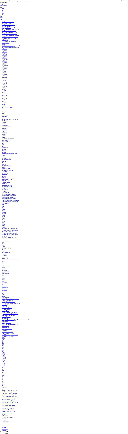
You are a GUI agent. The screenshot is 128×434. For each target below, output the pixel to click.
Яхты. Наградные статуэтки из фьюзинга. (6, 26)
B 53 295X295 (3, 374)
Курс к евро (3, 412)
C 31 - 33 (3, 342)
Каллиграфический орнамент (5, 287)
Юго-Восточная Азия (4, 246)
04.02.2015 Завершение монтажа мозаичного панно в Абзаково (9, 31)
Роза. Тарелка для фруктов (5, 40)
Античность (3, 251)
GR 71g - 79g (3, 365)
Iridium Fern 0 (3, 221)
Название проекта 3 (4, 150)
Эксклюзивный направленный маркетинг (6, 158)
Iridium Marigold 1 (4, 212)
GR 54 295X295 (3, 361)
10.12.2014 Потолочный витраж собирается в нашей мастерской (9, 36)
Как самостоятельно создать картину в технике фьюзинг (8, 328)
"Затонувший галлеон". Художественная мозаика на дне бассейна (9, 199)
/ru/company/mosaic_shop (4, 305)
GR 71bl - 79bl (3, 364)
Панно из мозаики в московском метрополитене (7, 184)
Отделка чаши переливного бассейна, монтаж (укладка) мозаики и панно (10, 259)
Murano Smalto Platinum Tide (5, 65)
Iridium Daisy (3, 217)
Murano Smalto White (4, 76)
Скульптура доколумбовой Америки (6, 241)
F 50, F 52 (3, 350)
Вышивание (3, 250)
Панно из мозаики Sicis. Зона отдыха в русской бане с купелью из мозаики (10, 402)
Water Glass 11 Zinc (4, 94)
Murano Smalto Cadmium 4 (4, 50)
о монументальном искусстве (5, 429)
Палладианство (3, 131)
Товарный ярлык (3, 134)
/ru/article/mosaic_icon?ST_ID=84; (5, 271)
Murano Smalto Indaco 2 (4, 61)
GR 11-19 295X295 (4, 357)
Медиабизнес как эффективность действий (6, 159)
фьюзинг (1, 18)
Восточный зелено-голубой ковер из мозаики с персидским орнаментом (10, 234)
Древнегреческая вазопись (5, 257)
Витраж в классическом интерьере (5, 172)
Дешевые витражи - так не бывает (5, 326)
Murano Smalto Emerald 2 (4, 56)
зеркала (1, 19)
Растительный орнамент (4, 289)
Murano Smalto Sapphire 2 (4, 67)
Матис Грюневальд (4, 122)
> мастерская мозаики (3, 10)
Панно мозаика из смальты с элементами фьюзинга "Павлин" (9, 411)
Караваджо (3, 117)
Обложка (3, 281)
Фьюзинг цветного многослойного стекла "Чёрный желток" (8, 400)
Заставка (3, 275)
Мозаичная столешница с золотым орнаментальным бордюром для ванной (10, 238)
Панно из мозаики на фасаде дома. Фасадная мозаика (8, 408)
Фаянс (2, 260)
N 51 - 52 (3, 368)
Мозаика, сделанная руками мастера (6, 168)
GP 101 (2, 376)
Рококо (2, 256)
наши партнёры (3, 425)
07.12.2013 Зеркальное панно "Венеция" (6, 307)
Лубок (2, 293)
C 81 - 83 (3, 345)
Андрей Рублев (3, 278)
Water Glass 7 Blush (4, 92)
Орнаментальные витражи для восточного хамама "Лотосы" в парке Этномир (10, 228)
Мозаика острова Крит (4, 183)
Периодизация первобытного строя (6, 126)
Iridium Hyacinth (3, 224)
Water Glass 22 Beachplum (4, 98)
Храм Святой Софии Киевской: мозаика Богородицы (8, 298)
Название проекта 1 (4, 149)
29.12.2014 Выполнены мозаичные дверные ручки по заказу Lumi (9, 34)
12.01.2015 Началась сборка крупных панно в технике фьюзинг (9, 33)
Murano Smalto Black (4, 48)
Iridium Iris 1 (3, 204)
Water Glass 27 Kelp (4, 101)
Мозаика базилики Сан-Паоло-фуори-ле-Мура (7, 179)
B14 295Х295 (3, 384)
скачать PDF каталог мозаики (3, 5)
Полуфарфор (3, 261)
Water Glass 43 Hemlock (4, 104)
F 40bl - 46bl (3, 348)
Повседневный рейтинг (4, 161)
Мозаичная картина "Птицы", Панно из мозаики (7, 231)
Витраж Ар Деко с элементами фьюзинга (6, 28)
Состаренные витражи (4, 174)
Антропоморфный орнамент (5, 283)
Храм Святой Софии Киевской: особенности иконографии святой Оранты (10, 299)
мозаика (1, 16)
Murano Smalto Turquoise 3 (5, 75)
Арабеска (3, 288)
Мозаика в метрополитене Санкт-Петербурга (7, 185)
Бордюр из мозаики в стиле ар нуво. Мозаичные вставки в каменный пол (10, 314)
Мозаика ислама (3, 245)
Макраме (3, 242)
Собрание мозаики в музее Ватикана (6, 182)
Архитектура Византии (4, 255)
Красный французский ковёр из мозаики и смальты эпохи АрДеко (9, 233)
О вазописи (3, 265)
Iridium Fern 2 (3, 222)
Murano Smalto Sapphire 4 (4, 68)
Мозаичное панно (4, 44)
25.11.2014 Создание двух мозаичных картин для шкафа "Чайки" (9, 38)
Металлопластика (4, 81)
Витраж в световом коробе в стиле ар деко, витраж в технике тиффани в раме (10, 397)
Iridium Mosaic (3, 137)
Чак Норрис (3, 156)
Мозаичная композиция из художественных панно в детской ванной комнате (10, 196)
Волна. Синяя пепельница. (5, 39)
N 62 (2, 369)
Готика (2, 276)
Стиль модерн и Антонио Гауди (5, 192)
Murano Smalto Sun (4, 69)
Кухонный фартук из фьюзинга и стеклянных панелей (8, 22)
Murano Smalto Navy (4, 64)
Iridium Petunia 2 (3, 225)
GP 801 (2, 382)
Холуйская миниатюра (4, 78)
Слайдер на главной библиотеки (5, 273)
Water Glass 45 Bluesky (4, 105)
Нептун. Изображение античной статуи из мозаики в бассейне (9, 194)
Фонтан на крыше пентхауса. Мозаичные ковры (7, 409)
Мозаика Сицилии (4, 177)
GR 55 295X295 (3, 362)
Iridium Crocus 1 (3, 216)
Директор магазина (4, 164)
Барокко (2, 285)
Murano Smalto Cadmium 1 (4, 49)
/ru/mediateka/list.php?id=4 (4, 77)
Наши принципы (4, 420)
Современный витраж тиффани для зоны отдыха (7, 417)
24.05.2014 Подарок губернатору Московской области (8, 193)
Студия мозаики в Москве (5, 321)
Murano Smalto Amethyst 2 (4, 83)
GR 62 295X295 (3, 363)
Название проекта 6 (4, 152)
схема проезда (3, 424)
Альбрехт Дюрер (3, 135)
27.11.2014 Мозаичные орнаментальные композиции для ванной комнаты (10, 37)
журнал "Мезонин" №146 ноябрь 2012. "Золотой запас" (8, 336)
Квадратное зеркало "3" (4, 388)
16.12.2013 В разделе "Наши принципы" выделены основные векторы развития (11, 303)
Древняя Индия (3, 268)
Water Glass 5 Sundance (4, 91)
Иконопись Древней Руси (4, 282)
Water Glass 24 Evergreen (4, 99)
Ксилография (3, 292)
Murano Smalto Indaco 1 (4, 60)
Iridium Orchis (3, 211)
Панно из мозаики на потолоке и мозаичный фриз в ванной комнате (9, 237)
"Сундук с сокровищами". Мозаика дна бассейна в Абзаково (8, 202)
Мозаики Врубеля (4, 166)
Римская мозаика (3, 414)
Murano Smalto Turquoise (4, 74)
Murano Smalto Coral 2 (4, 53)
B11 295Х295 (3, 383)
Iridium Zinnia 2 (3, 209)
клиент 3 (3, 143)
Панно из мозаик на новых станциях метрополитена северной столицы (10, 324)
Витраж (2, 264)
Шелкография (3, 296)
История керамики (4, 254)
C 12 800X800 (3, 337)
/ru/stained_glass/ (3, 272)
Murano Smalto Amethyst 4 (4, 84)
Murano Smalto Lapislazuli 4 (5, 63)
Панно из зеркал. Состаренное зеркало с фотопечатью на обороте (9, 312)
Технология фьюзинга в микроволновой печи (7, 329)
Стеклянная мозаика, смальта (5, 318)
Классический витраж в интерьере (5, 173)
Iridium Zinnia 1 (3, 208)
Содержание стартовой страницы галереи (6, 297)
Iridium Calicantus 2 (4, 226)
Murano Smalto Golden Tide (5, 59)
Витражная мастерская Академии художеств (7, 186)
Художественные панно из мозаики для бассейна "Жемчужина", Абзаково (10, 235)
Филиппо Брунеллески (4, 129)
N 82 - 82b (3, 371)
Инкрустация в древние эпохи (5, 175)
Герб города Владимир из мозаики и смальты (7, 248)
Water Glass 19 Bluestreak (4, 96)
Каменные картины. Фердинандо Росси (6, 165)
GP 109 (2, 379)
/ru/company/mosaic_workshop (5, 304)
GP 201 (2, 380)
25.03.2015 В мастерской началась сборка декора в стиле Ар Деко (9, 25)
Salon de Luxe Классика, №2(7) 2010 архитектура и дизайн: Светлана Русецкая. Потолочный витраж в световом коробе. (15, 319)
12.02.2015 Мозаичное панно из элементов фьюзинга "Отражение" (9, 30)
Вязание (2, 240)
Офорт (2, 291)
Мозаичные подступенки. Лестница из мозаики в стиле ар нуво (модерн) (10, 229)
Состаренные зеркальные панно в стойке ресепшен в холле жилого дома (10, 393)
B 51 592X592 (3, 372)
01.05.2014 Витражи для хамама (5, 203)
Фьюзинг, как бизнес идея (5, 330)
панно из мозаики (2, 15)
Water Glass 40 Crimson (4, 102)
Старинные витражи (4, 167)
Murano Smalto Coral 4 (4, 54)
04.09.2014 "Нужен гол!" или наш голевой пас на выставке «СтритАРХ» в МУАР (11, 47)
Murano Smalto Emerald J (4, 58)
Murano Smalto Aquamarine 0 (5, 85)
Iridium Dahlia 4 (3, 215)
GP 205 (2, 381)
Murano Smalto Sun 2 (4, 70)
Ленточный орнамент (4, 286)
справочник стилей (4, 430)
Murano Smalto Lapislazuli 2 (5, 62)
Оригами (3, 244)
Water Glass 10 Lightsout (4, 93)
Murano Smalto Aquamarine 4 (5, 87)
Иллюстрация (3, 279)
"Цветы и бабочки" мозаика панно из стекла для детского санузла (9, 391)
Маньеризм (3, 277)
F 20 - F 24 (3, 347)
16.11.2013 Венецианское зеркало (5, 311)
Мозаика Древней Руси (4, 322)
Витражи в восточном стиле (5, 189)
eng (0, 3)
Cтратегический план (4, 160)
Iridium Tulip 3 (3, 207)
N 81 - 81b (3, 370)
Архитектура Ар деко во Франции (5, 43)
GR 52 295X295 (3, 360)
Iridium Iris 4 (3, 206)
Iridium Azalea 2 (3, 218)
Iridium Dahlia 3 (3, 214)
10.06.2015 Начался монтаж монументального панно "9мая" (8, 21)
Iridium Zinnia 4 (3, 210)
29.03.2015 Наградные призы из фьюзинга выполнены (8, 24)
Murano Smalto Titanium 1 (4, 72)
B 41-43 (2, 385)
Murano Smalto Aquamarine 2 (5, 86)
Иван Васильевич (4, 155)
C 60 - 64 (3, 344)
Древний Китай (3, 269)
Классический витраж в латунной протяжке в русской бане (8, 399)
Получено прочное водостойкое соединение (7, 148)
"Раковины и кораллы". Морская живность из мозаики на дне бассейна (10, 201)
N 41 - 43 (3, 367)
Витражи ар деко (3, 188)
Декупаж (3, 263)
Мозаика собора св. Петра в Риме (5, 180)
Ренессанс (3, 274)
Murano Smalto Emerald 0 (4, 55)
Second (2, 162)
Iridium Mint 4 (3, 220)
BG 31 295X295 (3, 354)
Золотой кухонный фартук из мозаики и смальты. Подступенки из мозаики (10, 406)
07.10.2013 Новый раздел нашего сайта (6, 317)
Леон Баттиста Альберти (4, 132)
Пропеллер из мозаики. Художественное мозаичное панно (8, 197)
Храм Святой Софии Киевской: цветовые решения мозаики (8, 302)
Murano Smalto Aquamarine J (5, 88)
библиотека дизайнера (2, 6)
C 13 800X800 (3, 338)
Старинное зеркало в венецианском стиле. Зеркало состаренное (9, 313)
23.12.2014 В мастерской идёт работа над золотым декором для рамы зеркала (10, 35)
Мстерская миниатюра (4, 79)
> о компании (3, 8)
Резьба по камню (3, 111)
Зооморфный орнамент (4, 290)
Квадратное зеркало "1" (4, 387)
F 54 (2, 351)
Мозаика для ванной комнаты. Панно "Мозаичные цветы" (8, 315)
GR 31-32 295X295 (4, 358)
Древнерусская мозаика (4, 236)
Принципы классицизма (4, 114)
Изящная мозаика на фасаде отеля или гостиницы (7, 170)
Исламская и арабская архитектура (6, 266)
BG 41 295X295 (3, 355)
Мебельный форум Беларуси (5, 147)
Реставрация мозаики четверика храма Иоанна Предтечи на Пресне (9, 394)
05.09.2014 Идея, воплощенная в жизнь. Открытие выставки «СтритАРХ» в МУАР (11, 45)
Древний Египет (3, 267)
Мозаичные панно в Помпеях (5, 178)
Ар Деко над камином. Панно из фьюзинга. (7, 23)
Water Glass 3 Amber (4, 90)
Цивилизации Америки (4, 270)
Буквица (3, 280)
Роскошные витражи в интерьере (5, 327)
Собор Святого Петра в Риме (5, 125)
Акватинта (3, 294)
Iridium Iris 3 (3, 205)
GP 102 (2, 377)
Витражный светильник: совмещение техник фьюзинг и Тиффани (9, 331)
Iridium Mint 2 (3, 219)
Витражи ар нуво (4, 191)
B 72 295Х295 (3, 375)
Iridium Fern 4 (3, 223)
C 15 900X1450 (3, 339)
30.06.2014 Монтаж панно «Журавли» (6, 120)
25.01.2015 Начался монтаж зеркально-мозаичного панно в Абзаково (9, 32)
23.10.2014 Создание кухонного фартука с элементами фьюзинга (9, 41)
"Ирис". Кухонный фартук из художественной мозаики (8, 138)
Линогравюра (3, 295)
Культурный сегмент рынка (5, 140)
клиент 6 (3, 146)
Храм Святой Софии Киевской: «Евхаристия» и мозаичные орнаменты (10, 301)
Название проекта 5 (4, 151)
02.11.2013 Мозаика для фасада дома (6, 309)
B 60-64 (2, 373)
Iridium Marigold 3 (4, 213)
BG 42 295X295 (3, 356)
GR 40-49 (3, 359)
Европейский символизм (4, 116)
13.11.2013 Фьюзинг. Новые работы (6, 310)
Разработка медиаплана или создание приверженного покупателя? (9, 153)
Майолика (3, 253)
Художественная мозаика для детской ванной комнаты (8, 403)
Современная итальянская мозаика (6, 421)
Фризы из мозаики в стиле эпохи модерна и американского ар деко (9, 390)
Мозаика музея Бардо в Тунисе (5, 181)
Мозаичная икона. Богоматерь (5, 42)
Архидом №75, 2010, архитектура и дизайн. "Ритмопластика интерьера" (10, 334)
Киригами (3, 262)
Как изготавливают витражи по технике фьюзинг (7, 332)
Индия (2, 249)
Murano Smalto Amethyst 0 (4, 82)
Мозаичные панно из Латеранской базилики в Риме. (8, 107)
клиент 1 (3, 144)
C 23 (2, 341)
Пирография (3, 113)
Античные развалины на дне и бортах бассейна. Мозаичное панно (9, 198)
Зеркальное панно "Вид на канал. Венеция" (7, 308)
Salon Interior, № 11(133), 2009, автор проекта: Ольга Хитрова (9, 320)
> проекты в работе (3, 13)
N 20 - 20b (3, 366)
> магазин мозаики (3, 11)
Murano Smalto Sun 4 (4, 71)
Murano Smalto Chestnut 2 (4, 51)
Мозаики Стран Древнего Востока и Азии (6, 323)
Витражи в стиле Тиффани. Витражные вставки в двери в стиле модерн (10, 396)
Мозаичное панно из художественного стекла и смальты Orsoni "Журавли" (10, 119)
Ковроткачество (3, 243)
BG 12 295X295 (3, 352)
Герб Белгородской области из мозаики (6, 247)
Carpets (2, 110)
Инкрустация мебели (4, 176)
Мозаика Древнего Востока (5, 258)
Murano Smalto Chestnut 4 (4, 52)
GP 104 (2, 378)
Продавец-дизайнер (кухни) (5, 163)
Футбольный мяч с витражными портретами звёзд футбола (8, 46)
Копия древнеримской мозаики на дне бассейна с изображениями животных (10, 200)
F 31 (2, 346)
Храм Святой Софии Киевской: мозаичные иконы (7, 300)
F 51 (2, 349)
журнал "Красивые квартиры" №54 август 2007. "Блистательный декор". (10, 335)
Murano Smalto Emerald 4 (4, 57)
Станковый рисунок (4, 123)
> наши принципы (3, 14)
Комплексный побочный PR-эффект (6, 141)
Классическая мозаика (4, 171)
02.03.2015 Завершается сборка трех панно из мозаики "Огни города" (9, 27)
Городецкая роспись (4, 80)
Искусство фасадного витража (5, 187)
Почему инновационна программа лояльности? (7, 154)
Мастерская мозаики (4, 418)
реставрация (1, 17)
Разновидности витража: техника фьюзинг (6, 169)
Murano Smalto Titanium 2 (4, 73)
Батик (2, 239)
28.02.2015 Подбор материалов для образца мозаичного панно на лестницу (10, 29)
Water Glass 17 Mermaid (4, 95)
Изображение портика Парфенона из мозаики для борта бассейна (9, 195)
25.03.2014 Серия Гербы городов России (6, 252)
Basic (2, 108)
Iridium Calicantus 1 (4, 227)
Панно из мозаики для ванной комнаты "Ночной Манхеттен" (9, 405)
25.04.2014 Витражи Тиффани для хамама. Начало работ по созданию (10, 230)
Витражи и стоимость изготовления (6, 325)
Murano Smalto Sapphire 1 (4, 66)
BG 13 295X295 (3, 353)
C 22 (2, 340)
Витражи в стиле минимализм (5, 190)
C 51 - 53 (3, 343)
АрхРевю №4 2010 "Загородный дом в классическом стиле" (8, 333)
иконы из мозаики (4, 427)
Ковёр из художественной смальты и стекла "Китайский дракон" (9, 232)
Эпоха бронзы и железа (4, 128)
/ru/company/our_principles (4, 306)
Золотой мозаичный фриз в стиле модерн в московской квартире (9, 316)
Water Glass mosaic (4, 89)
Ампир (2, 284)
